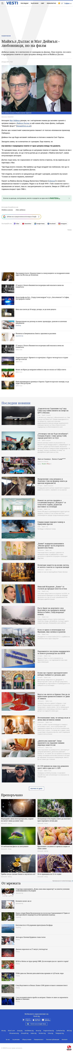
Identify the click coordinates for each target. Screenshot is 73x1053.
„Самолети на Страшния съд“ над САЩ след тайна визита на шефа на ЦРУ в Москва (53, 410)
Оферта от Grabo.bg (43, 461)
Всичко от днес (36, 788)
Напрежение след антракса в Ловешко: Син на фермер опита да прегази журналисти (52, 481)
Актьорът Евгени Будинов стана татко (31, 937)
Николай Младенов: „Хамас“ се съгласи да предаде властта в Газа (52, 587)
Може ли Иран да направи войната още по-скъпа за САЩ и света (41, 370)
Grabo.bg (33, 1033)
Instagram (64, 223)
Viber (17, 223)
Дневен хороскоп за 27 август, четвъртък (32, 949)
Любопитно (51, 3)
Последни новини (16, 403)
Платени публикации (52, 1039)
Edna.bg (50, 1033)
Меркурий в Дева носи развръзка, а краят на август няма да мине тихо (17, 820)
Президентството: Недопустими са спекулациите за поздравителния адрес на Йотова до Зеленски (42, 274)
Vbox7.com (11, 1030)
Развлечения (6, 36)
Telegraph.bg (59, 1033)
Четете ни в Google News (38, 1024)
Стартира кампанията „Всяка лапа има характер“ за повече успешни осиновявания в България (42, 890)
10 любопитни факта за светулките (14, 846)
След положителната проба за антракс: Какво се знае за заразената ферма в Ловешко (42, 998)
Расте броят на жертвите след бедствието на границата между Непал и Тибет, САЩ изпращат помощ (51, 611)
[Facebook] (36, 1042)
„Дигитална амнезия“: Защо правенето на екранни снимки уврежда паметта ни (51, 743)
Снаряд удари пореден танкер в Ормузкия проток (51, 523)
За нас (8, 1039)
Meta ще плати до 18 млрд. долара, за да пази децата (36, 309)
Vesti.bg (12, 3)
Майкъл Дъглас (23, 123)
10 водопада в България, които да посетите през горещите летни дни (54, 820)
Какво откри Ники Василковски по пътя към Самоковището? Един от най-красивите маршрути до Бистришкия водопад (43, 914)
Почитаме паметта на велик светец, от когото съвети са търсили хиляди (53, 566)
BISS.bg (69, 1030)
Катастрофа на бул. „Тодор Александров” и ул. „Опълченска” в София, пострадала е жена (42, 298)
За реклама (16, 1039)
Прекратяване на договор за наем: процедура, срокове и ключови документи (41, 322)
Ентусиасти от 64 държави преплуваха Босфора (34, 925)
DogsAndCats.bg (48, 1030)
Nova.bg (38, 1030)
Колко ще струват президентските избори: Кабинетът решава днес (53, 674)
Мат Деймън (15, 120)
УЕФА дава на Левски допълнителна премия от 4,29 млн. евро (40, 973)
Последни (24, 3)
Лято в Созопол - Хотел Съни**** (52, 459)
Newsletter (28, 223)
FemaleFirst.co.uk (24, 126)
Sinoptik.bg (24, 1033)
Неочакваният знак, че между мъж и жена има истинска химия (54, 719)
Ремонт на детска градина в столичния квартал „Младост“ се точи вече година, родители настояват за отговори (52, 503)
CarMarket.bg (60, 1030)
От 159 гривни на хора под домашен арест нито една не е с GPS (53, 767)
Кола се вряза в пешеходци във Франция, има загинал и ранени (51, 631)
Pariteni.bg (42, 1033)
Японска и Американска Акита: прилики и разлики (36, 333)
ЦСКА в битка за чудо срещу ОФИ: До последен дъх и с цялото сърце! (42, 961)
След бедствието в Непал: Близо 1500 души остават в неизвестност (42, 985)
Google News (41, 223)
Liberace (52, 181)
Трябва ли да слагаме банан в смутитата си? (18, 874)
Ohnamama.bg (14, 1033)
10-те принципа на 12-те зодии (49, 874)
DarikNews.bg (29, 1030)
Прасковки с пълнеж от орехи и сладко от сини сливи (53, 847)
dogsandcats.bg (19, 335)
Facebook (53, 223)
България (34, 3)
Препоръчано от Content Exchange (61, 881)
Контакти (64, 1039)
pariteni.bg (18, 325)
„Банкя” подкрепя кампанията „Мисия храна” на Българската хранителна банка (51, 545)
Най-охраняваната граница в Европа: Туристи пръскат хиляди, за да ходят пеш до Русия (42, 382)
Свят (42, 3)
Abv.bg (3, 1030)
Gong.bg (19, 1030)
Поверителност (38, 1039)
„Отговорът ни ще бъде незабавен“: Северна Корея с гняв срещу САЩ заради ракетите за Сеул (53, 436)
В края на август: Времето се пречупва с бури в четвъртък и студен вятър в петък (42, 358)
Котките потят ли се (23, 901)
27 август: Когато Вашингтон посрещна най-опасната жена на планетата (40, 286)
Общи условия (26, 1039)
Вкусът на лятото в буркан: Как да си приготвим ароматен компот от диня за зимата (54, 696)
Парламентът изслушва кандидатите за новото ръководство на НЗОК (54, 652)
